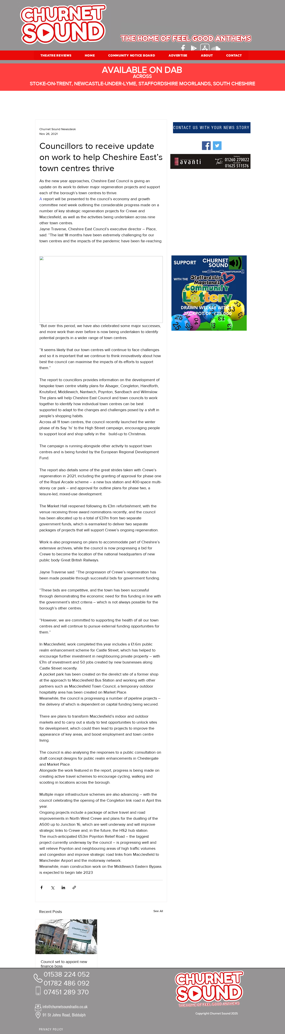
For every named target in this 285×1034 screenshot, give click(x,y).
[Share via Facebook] (41, 887)
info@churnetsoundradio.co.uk (65, 1006)
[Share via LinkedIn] (63, 887)
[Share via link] (74, 887)
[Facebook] (183, 48)
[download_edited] (205, 48)
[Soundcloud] (215, 48)
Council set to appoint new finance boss (64, 963)
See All (158, 911)
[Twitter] (217, 145)
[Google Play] (194, 48)
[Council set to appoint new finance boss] (66, 936)
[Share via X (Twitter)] (52, 887)
